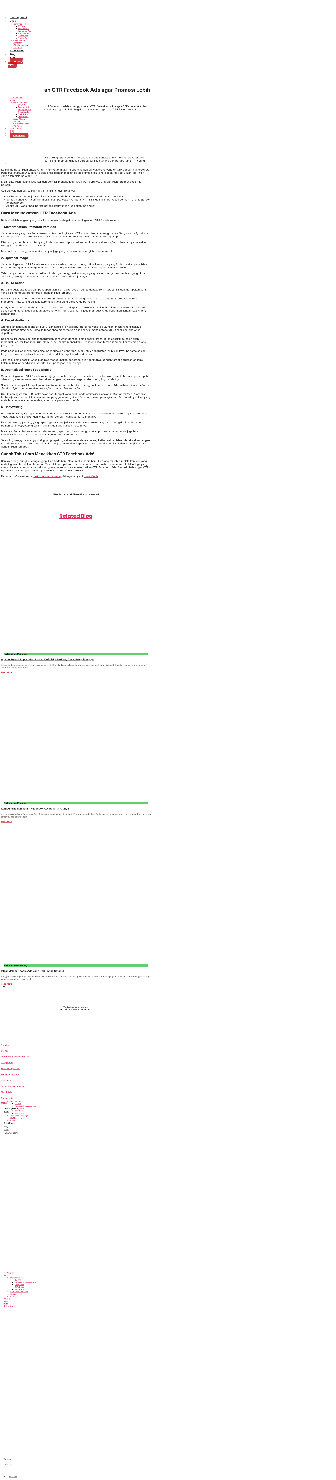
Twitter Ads (7, 1098)
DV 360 (4, 1050)
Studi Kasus (17, 50)
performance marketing (47, 476)
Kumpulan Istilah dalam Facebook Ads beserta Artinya (35, 808)
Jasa (13, 21)
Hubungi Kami (15, 63)
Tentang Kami (18, 17)
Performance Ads (10, 1074)
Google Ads (7, 1062)
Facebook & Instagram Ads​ (24, 29)
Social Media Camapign (13, 1086)
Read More (6, 672)
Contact (8, 1459)
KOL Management (10, 1068)
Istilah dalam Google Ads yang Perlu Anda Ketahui (32, 971)
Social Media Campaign (19, 41)
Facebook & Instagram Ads (15, 1056)
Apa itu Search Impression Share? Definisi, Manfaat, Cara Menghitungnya (47, 659)
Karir (13, 57)
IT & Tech (17, 47)
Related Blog (76, 516)
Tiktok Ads (6, 1092)
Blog (12, 54)
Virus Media (91, 476)
